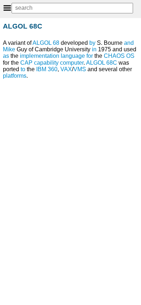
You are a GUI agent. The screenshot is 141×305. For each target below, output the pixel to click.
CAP (26, 63)
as (6, 56)
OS (130, 56)
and (129, 43)
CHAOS (114, 56)
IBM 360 (46, 69)
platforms (14, 76)
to (23, 69)
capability (46, 63)
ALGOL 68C (101, 63)
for (89, 56)
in (94, 49)
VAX (66, 69)
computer (72, 63)
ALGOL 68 (46, 43)
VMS (79, 69)
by (92, 43)
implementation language (52, 56)
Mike (9, 49)
